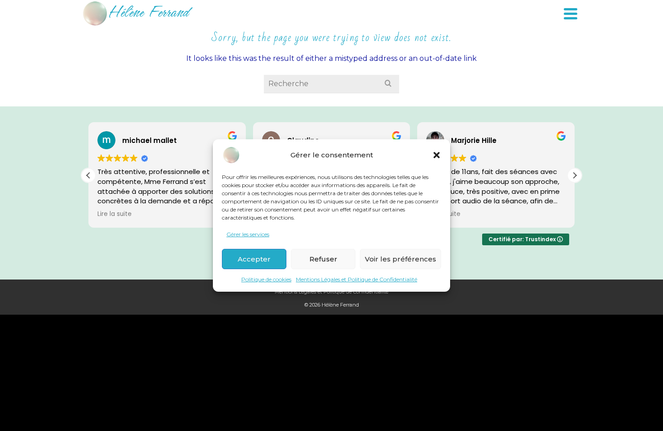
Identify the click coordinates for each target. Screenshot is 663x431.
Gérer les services (247, 234)
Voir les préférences (400, 259)
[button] (436, 155)
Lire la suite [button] (114, 214)
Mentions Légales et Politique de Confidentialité (356, 279)
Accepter (254, 259)
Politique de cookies (266, 279)
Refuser (323, 259)
